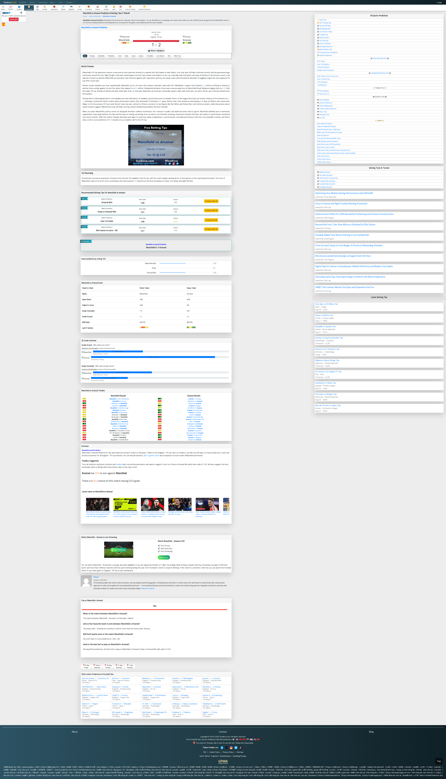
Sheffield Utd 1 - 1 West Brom (94, 686)
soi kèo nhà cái (10, 772)
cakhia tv (208, 775)
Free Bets (150, 55)
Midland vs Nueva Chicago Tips (327, 360)
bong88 (219, 772)
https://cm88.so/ (221, 767)
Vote (119, 55)
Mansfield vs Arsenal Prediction (94, 27)
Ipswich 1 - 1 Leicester (211, 678)
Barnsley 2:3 (119, 428)
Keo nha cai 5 (24, 769)
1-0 (224, 88)
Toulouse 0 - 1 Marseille (121, 703)
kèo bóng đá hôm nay (386, 769)
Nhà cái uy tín (182, 767)
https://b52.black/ (220, 769)
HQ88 (192, 767)
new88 (363, 767)
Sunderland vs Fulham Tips (325, 383)
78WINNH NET (318, 767)
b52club (288, 769)
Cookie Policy (214, 752)
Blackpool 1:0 (119, 403)
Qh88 (69, 767)
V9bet (261, 772)
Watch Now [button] (164, 557)
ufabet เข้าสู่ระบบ (44, 775)
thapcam (276, 772)
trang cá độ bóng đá (185, 775)
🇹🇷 (240, 739)
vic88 (290, 772)
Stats (126, 55)
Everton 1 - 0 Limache (121, 678)
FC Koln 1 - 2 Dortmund (151, 703)
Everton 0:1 (194, 439)
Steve (96, 577)
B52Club (280, 769)
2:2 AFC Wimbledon (119, 398)
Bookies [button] (69, 2)
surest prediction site (63, 769)
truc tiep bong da (241, 775)
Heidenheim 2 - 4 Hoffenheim (214, 703)
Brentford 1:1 (195, 408)
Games (141, 55)
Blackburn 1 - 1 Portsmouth (153, 678)
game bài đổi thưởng (115, 772)
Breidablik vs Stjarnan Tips (325, 326)
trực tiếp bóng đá (121, 775)
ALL (85, 55)
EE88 (204, 767)
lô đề (340, 769)
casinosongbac (28, 767)
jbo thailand (102, 767)
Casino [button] (52, 2)
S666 (75, 767)
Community (43, 2)
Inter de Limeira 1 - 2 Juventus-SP (95, 678)
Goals (133, 55)
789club (35, 772)
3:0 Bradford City (119, 423)
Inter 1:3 (194, 421)
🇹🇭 (255, 739)
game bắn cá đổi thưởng (303, 769)
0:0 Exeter (119, 410)
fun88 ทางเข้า (90, 767)
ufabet (146, 772)
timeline (119, 464)
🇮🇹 (233, 739)
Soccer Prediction (208, 739)
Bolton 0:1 (119, 426)
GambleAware (225, 756)
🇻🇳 (258, 739)
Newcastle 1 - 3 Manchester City (185, 686)
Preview (92, 55)
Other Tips (177, 55)
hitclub (354, 769)
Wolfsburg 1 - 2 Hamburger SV (154, 712)
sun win (100, 775)
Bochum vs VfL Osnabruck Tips (327, 349)
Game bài (197, 769)
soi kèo (333, 769)
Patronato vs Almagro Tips (326, 394)
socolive (346, 769)
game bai (345, 772)
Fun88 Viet (167, 772)
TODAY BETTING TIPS (380, 58)
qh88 (99, 769)
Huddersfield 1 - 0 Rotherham (154, 695)
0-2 (136, 88)
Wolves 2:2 (195, 403)
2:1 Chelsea (194, 398)
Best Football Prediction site (431, 775)
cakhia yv (134, 767)
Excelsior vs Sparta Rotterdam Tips (329, 337)
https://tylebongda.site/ (372, 775)
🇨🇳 (244, 739)
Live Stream (160, 55)
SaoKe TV (210, 772)
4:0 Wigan (195, 405)
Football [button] (22, 2)
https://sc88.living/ (351, 767)
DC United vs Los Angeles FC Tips (328, 371)
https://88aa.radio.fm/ (50, 767)
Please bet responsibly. (245, 743)
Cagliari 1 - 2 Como (210, 712)
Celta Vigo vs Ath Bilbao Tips (326, 304)
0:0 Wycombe (119, 412)
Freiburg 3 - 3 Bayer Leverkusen (184, 703)
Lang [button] (439, 2)
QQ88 (401, 767)
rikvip (210, 769)
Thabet (438, 772)
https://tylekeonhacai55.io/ (329, 775)
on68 (388, 767)
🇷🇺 (248, 739)
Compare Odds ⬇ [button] (211, 201)
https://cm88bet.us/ (289, 767)
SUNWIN (42, 769)
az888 (6, 769)
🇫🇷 (237, 739)
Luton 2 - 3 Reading (180, 695)
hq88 (24, 775)
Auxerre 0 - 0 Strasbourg (212, 695)
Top (439, 761)
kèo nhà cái (156, 769)
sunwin (118, 767)
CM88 (232, 767)
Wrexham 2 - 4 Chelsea (212, 686)
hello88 (14, 769)
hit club (248, 772)
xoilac (224, 775)
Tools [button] (60, 2)
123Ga (111, 767)
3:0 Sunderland (194, 410)
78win (257, 767)
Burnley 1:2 (119, 405)
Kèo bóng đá (372, 772)
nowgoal (239, 772)
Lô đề (189, 769)
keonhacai (372, 769)
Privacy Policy (228, 752)
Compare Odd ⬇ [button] (211, 220)
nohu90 (408, 767)
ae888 (416, 767)
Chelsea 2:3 (194, 426)
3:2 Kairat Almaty (195, 417)
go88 (182, 769)
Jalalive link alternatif (376, 767)
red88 (284, 772)
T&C (204, 752)
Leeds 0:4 (195, 414)
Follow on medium (148, 588)
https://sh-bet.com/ (245, 767)
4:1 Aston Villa (194, 435)
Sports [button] (32, 2)
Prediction (111, 55)
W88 (353, 772)
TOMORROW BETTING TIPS (380, 73)
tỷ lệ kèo (362, 769)
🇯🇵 (251, 739)
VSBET (140, 775)
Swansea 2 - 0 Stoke (120, 686)
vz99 (423, 767)
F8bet (263, 767)
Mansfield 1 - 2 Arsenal (151, 686)
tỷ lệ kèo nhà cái (24, 772)
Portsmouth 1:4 (195, 428)
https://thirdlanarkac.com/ (150, 767)
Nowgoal (117, 769)
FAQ (169, 55)
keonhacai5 (298, 772)
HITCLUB (126, 767)
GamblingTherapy (239, 756)
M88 (312, 772)
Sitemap (240, 752)
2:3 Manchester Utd (195, 419)
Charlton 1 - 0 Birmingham (182, 678)
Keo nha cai (137, 772)
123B (416, 775)
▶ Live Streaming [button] (119, 550)
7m (123, 769)
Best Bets (101, 55)
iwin (204, 769)
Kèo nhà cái (107, 769)
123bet (430, 767)
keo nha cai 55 (229, 772)
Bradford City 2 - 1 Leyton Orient (95, 695)
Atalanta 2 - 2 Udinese (181, 712)
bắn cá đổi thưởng (143, 769)
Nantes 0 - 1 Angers (90, 703)
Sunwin (272, 769)
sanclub (438, 767)
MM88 (166, 767)
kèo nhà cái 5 (429, 772)
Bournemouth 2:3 (194, 432)
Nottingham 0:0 (195, 423)
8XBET (50, 769)
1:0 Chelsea (194, 412)
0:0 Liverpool (195, 430)
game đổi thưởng (321, 769)
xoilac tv (132, 775)
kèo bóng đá (200, 772)
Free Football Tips (193, 739)
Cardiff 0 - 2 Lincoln (120, 695)
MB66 (277, 767)
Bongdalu (130, 769)
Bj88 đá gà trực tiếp (12, 767)
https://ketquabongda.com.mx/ (398, 772)
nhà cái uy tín (8, 775)
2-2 (203, 85)
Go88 (259, 769)
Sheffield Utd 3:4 (119, 421)
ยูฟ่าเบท (31, 775)
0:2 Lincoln (119, 401)
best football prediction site (84, 769)
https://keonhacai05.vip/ (351, 775)
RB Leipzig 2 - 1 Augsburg (122, 712)
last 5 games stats (151, 455)
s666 (37, 767)
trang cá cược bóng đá (246, 769)
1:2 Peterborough (119, 408)
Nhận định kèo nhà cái (392, 775)
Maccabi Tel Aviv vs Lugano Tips (328, 405)
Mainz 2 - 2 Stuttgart (90, 712)
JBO (152, 772)
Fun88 (158, 772)
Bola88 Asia (407, 775)
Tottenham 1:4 (194, 401)
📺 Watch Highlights (156, 50)
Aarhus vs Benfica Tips (324, 315)
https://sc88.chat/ (333, 767)
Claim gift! (14, 19)
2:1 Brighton (195, 437)
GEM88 (232, 769)
